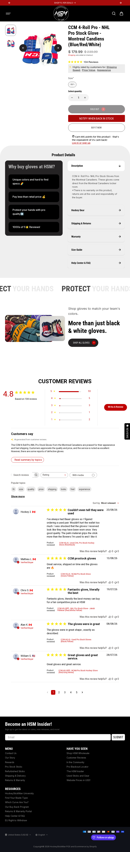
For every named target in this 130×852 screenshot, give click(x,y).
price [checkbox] (41, 489)
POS (68, 846)
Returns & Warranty (15, 780)
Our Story (10, 757)
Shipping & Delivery (15, 775)
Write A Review (115, 407)
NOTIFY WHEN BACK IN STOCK (96, 118)
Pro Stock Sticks (13, 766)
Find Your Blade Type (16, 797)
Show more (18, 496)
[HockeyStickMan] (61, 13)
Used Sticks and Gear (78, 775)
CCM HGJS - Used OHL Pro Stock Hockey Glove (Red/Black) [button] (76, 544)
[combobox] (54, 475)
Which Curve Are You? (17, 802)
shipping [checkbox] (52, 489)
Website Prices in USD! (78, 780)
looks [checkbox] (63, 489)
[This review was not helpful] (115, 551)
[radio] (72, 84)
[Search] (113, 13)
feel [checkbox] (73, 489)
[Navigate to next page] (82, 692)
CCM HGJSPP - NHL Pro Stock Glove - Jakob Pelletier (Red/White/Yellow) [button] (76, 609)
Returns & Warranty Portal (18, 811)
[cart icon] (121, 13)
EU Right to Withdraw (16, 820)
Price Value (88, 70)
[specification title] (34, 181)
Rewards (9, 762)
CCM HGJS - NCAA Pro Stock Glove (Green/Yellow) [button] (76, 575)
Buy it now (96, 127)
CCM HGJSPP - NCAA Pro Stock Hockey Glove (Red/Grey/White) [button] (78, 671)
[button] (65, 448)
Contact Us (10, 753)
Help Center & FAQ (15, 816)
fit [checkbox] (14, 489)
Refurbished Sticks (15, 771)
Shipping (71, 55)
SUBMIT (118, 737)
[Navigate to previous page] (47, 692)
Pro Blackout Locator (77, 766)
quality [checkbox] (31, 489)
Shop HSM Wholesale (78, 753)
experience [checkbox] (84, 489)
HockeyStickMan (58, 846)
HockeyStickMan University (19, 793)
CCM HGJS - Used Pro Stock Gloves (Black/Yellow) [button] (76, 640)
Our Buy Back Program (17, 806)
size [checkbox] (21, 489)
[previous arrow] (23, 48)
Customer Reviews (76, 757)
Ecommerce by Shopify (86, 846)
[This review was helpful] (110, 551)
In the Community (75, 762)
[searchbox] (22, 475)
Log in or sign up (81, 143)
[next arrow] (58, 48)
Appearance (104, 70)
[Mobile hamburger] (8, 13)
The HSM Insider (75, 771)
